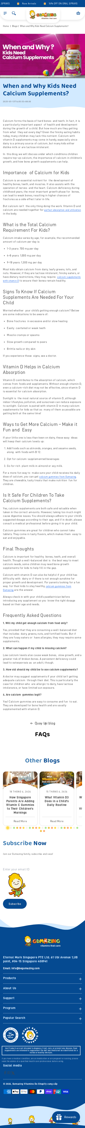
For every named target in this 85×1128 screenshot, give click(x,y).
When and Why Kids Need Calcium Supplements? (44, 26)
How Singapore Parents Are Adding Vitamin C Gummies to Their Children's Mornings (20, 805)
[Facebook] (5, 1072)
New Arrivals (27, 3)
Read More (20, 821)
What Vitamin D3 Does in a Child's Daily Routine (57, 801)
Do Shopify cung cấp (46, 1084)
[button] (5, 13)
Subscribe (15, 903)
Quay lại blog (45, 723)
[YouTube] (9, 1072)
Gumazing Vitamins (23, 1084)
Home (6, 26)
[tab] (7, 827)
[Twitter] (13, 1073)
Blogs (15, 26)
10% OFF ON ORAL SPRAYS (60, 3)
